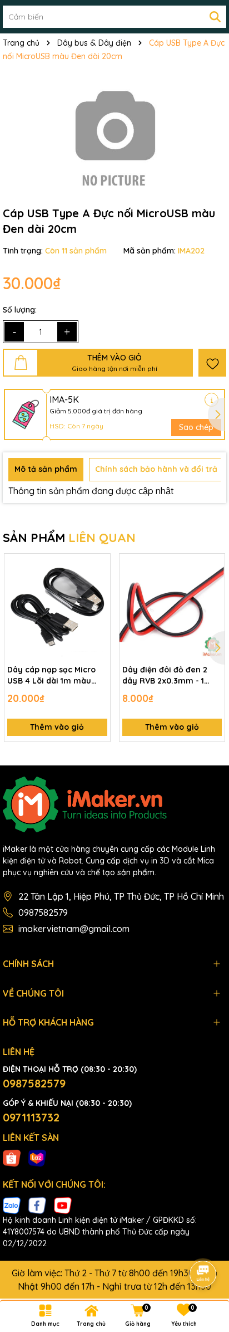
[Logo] (114, 804)
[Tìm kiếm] (215, 16)
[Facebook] (37, 1204)
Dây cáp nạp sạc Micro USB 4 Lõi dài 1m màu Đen (51, 675)
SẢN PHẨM (69, 537)
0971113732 (31, 1117)
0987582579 (43, 912)
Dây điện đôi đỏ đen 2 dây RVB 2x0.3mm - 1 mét (164, 675)
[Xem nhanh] (97, 605)
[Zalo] (12, 1204)
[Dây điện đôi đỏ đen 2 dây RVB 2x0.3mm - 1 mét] (172, 607)
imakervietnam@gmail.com (74, 928)
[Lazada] (37, 1158)
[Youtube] (63, 1204)
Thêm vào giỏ (57, 727)
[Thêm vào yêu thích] (212, 363)
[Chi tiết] (211, 400)
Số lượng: (20, 310)
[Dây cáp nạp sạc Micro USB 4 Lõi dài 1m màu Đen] (57, 607)
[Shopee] (12, 1158)
